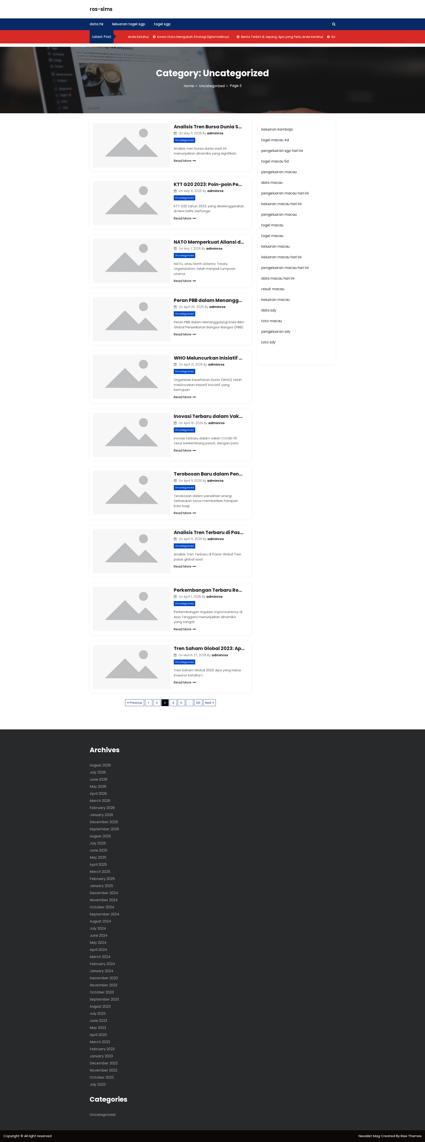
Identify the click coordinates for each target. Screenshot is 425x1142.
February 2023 (102, 1049)
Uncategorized (184, 140)
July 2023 (98, 1013)
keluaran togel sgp (128, 24)
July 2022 (98, 1084)
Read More (182, 160)
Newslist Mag (370, 1136)
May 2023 (98, 1027)
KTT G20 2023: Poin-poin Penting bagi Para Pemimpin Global (209, 184)
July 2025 (98, 843)
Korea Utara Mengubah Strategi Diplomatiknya (181, 37)
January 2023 (101, 1056)
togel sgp (162, 24)
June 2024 (99, 935)
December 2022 (104, 1063)
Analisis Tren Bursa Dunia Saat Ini (209, 126)
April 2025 (98, 864)
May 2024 (98, 942)
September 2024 (104, 914)
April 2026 (98, 793)
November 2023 (103, 985)
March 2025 (100, 871)
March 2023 (100, 1041)
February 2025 (102, 878)
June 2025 (98, 850)
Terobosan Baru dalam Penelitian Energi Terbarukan (209, 474)
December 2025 (104, 822)
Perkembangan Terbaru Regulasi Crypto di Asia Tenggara (209, 590)
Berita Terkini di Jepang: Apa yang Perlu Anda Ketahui (269, 37)
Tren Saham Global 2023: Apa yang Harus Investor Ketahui (209, 648)
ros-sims (101, 9)
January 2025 (101, 885)
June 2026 (98, 779)
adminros (215, 133)
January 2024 (101, 971)
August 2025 (100, 836)
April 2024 (98, 949)
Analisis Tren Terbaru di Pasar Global (209, 532)
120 (198, 703)
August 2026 (100, 765)
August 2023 (100, 1006)
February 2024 (102, 963)
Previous (136, 703)
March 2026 (100, 800)
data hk (96, 24)
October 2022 (102, 1077)
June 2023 (98, 1020)
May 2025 (98, 857)
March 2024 (100, 956)
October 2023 (102, 992)
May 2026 (98, 786)
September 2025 (104, 829)
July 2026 (98, 772)
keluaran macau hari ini (281, 203)
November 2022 (103, 1070)
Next (208, 703)
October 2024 (102, 907)
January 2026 (101, 814)
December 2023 (104, 978)
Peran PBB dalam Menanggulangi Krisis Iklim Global (209, 300)
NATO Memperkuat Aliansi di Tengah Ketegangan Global (209, 242)
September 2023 (104, 999)
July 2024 (98, 928)
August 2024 (100, 921)
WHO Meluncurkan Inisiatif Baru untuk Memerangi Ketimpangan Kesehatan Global (209, 358)
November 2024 (104, 900)
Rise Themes (411, 1136)
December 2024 (104, 892)
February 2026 (102, 807)
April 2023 (98, 1034)
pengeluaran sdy (275, 331)
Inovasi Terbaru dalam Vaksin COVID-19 (209, 416)
